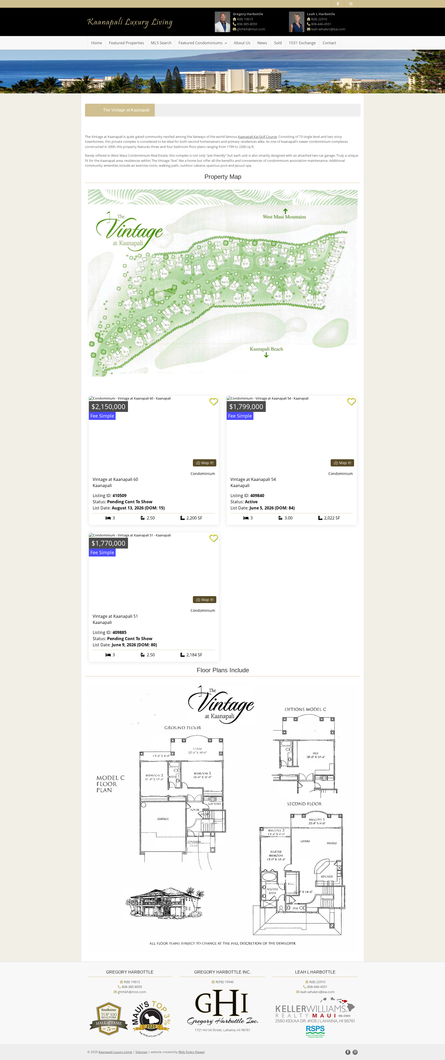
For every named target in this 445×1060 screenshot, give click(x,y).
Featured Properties (126, 42)
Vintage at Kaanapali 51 (115, 616)
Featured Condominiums (200, 42)
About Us (242, 42)
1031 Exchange (302, 42)
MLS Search (161, 42)
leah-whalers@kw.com (328, 29)
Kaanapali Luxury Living (115, 1052)
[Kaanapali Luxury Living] (129, 23)
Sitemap (141, 1052)
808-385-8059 (247, 24)
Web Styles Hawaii (191, 1052)
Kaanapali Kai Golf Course (257, 136)
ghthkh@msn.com (251, 29)
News (262, 42)
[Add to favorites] (213, 401)
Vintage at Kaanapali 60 (115, 479)
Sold (278, 42)
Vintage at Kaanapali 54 (253, 479)
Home (96, 42)
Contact (329, 42)
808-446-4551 (321, 24)
